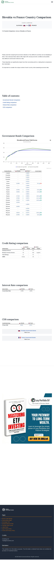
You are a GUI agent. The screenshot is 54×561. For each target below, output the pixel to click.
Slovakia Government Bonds (28, 330)
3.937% (27, 198)
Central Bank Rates (7, 520)
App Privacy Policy (7, 528)
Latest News (5, 527)
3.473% (27, 189)
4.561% (18, 212)
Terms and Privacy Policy (8, 530)
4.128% (27, 200)
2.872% (27, 181)
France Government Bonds (28, 337)
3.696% (27, 193)
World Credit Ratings (7, 518)
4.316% (18, 202)
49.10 (21, 325)
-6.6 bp (38, 214)
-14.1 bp (38, 198)
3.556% (27, 191)
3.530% (18, 191)
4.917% (27, 212)
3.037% (27, 183)
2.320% (27, 173)
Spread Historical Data (7, 523)
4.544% (27, 214)
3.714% (18, 196)
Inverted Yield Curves (7, 525)
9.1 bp (38, 183)
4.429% (27, 204)
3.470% (18, 189)
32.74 (31, 325)
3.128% (18, 183)
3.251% (27, 187)
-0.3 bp (38, 189)
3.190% (27, 185)
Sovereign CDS (6, 522)
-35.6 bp (38, 212)
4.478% (18, 214)
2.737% (27, 179)
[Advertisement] (27, 9)
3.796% (18, 198)
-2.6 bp (38, 191)
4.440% (18, 206)
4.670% (27, 208)
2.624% (27, 177)
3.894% (27, 196)
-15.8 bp (38, 200)
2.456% (27, 175)
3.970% (18, 200)
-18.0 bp (38, 196)
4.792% (27, 210)
